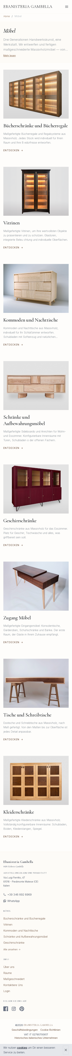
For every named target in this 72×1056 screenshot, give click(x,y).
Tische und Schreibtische (27, 715)
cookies (22, 1047)
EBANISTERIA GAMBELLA (27, 6)
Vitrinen (11, 223)
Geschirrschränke (19, 521)
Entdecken (13, 150)
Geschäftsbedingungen (25, 1029)
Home (6, 16)
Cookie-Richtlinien (50, 1029)
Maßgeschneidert (13, 979)
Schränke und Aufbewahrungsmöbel (24, 420)
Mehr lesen (9, 55)
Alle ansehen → (11, 949)
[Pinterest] (21, 1008)
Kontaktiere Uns (13, 985)
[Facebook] (5, 1008)
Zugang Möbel (17, 618)
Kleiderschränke (18, 812)
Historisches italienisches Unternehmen (36, 1037)
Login (6, 991)
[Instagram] (13, 1008)
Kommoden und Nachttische (30, 320)
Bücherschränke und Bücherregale (35, 126)
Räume (7, 973)
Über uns (8, 967)
